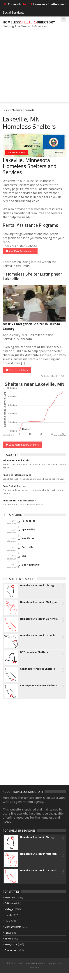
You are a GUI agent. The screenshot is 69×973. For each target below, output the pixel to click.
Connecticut (11, 950)
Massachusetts (13, 927)
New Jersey (11, 944)
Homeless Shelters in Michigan (38, 602)
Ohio (7, 921)
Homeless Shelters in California (39, 618)
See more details (18, 370)
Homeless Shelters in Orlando (37, 635)
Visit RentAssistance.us (21, 251)
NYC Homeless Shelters (34, 652)
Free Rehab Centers (14, 486)
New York (10, 897)
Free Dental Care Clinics (17, 475)
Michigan (9, 909)
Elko (24, 555)
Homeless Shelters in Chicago (37, 585)
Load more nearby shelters (23, 444)
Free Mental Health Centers (19, 500)
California (10, 903)
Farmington (29, 520)
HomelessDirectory (29, 22)
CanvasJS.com (60, 435)
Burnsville (27, 547)
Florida (8, 915)
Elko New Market (31, 564)
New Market (28, 538)
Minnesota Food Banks (16, 460)
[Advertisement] (34, 68)
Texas (8, 933)
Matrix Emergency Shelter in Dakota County (31, 326)
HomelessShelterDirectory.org (39, 963)
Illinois (8, 938)
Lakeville (29, 110)
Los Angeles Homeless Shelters (38, 685)
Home (6, 110)
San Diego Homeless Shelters (37, 668)
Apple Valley (28, 529)
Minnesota (17, 110)
